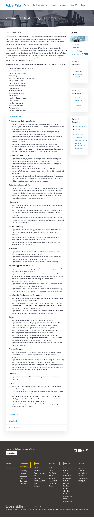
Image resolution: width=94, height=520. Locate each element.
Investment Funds (81, 140)
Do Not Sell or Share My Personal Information (52, 509)
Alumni (65, 488)
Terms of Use (10, 509)
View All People (11, 468)
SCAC (81, 509)
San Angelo (52, 478)
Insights (37, 470)
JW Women (66, 483)
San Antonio (53, 481)
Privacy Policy (34, 509)
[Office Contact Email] (83, 54)
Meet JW (74, 5)
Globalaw (66, 491)
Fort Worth (52, 473)
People (26, 5)
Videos (65, 473)
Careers (83, 5)
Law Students (82, 473)
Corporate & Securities (79, 70)
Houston (51, 475)
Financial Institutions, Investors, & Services (79, 101)
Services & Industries (40, 5)
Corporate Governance (79, 130)
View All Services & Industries (23, 481)
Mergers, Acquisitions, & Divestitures (80, 145)
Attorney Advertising (72, 509)
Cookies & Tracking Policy (22, 509)
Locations (63, 5)
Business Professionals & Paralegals (83, 478)
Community (67, 475)
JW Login (85, 509)
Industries (23, 476)
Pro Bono (66, 486)
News (54, 5)
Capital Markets (80, 126)
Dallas (51, 470)
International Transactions (79, 136)
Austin (51, 468)
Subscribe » (11, 453)
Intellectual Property (79, 75)
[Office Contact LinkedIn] (86, 54)
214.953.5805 (75, 54)
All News (37, 468)
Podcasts (37, 478)
